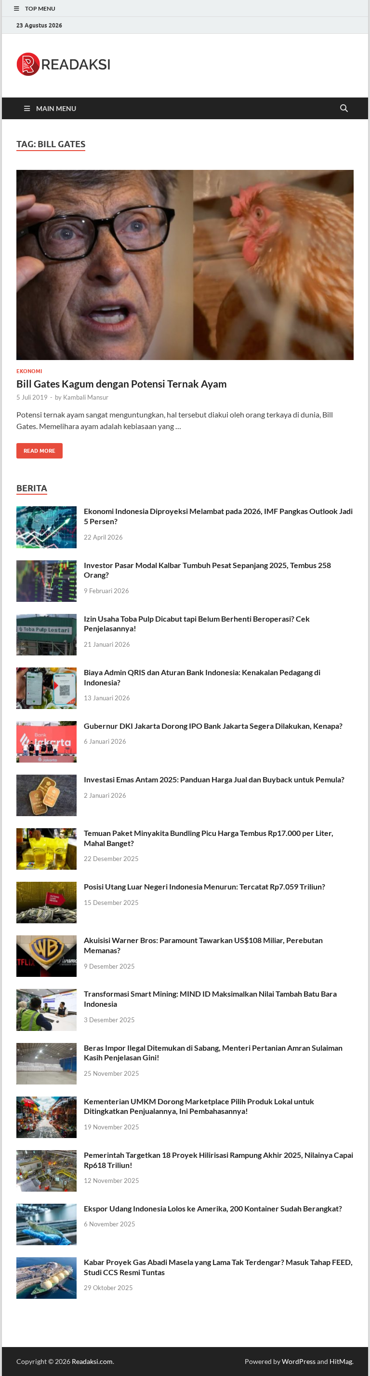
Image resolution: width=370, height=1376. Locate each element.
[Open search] (344, 108)
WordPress (299, 1361)
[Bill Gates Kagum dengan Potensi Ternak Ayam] (185, 265)
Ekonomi (29, 371)
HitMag (341, 1361)
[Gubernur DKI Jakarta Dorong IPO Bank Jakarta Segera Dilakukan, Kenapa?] (46, 726)
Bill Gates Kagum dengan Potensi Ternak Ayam (121, 383)
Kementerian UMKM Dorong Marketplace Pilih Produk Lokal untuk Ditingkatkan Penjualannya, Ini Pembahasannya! (199, 1106)
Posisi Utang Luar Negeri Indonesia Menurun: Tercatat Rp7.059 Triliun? (204, 886)
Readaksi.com (92, 1361)
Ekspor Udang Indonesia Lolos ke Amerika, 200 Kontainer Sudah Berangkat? (213, 1208)
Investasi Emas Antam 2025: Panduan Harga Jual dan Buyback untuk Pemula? (214, 779)
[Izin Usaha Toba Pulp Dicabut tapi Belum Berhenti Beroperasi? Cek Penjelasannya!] (46, 619)
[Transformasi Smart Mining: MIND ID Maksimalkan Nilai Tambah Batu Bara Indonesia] (46, 994)
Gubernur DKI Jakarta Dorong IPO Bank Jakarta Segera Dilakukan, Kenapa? (213, 725)
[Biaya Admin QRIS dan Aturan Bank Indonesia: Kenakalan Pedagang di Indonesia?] (46, 673)
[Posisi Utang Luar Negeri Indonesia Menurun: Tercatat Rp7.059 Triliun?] (46, 887)
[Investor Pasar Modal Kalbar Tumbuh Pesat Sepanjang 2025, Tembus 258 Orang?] (46, 565)
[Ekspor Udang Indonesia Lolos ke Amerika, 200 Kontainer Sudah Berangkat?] (46, 1209)
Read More (35, 448)
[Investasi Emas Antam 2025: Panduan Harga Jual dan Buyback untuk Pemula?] (46, 780)
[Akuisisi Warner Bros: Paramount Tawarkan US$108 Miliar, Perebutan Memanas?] (46, 940)
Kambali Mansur (85, 397)
